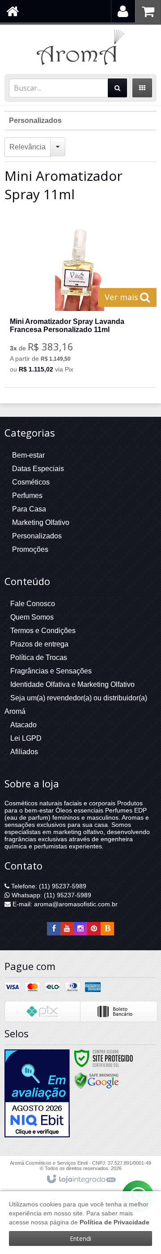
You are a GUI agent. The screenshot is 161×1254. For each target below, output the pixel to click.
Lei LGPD (26, 738)
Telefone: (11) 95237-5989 (47, 886)
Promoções (30, 549)
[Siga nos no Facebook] (53, 928)
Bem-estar (28, 455)
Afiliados (24, 752)
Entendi (80, 1238)
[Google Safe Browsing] (96, 1080)
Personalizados (35, 120)
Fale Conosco (32, 603)
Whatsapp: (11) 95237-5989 (50, 895)
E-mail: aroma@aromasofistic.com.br (64, 904)
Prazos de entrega (39, 644)
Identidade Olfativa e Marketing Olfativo (72, 684)
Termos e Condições (43, 630)
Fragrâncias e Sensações (51, 671)
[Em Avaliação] (37, 1093)
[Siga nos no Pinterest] (94, 928)
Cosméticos (31, 482)
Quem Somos (32, 617)
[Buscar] (117, 88)
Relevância (27, 147)
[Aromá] (80, 47)
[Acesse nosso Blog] (107, 928)
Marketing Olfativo (40, 522)
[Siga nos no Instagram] (80, 928)
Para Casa (29, 509)
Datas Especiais (38, 468)
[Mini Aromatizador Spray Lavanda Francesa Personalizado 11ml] (80, 300)
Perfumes (27, 495)
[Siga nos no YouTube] (67, 928)
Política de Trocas (38, 657)
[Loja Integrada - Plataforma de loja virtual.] (80, 1179)
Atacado (23, 725)
